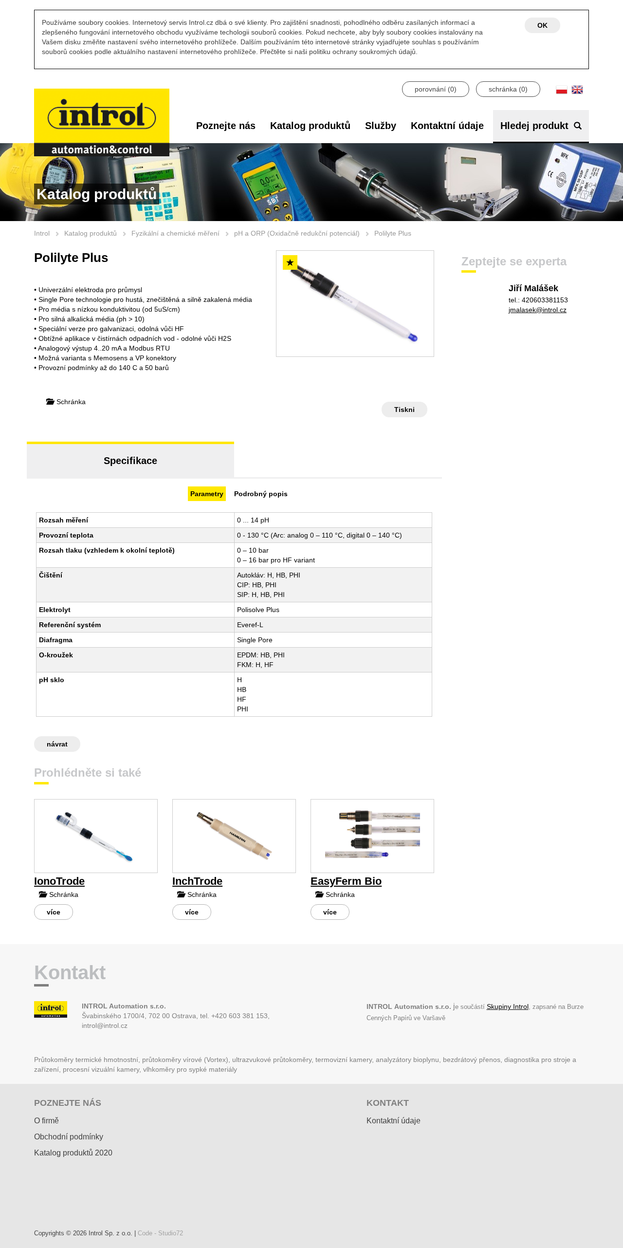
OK (542, 25)
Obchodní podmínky (68, 1137)
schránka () (508, 89)
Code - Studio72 (160, 1233)
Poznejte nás (226, 125)
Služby (380, 125)
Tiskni (404, 409)
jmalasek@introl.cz (538, 310)
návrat (57, 744)
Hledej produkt (535, 125)
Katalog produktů (310, 125)
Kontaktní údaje (447, 125)
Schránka (70, 402)
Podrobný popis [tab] (261, 494)
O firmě (46, 1121)
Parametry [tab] (206, 494)
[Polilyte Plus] (355, 304)
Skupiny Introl (508, 1006)
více (53, 912)
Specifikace (130, 460)
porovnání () (436, 89)
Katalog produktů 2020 (73, 1153)
